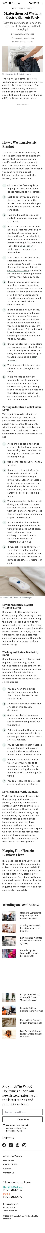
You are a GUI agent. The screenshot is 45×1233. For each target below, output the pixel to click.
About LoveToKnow (12, 1156)
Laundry (30, 8)
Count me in (22, 1119)
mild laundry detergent (21, 294)
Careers (7, 1168)
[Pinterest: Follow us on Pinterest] (17, 1145)
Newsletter (8, 1160)
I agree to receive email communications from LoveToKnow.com (17, 1128)
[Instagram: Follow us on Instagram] (24, 1145)
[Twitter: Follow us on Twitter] (11, 1145)
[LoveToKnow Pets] (12, 1195)
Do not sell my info (11, 1204)
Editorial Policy (10, 1164)
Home (14, 8)
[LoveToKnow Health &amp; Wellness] (12, 1188)
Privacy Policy (9, 1207)
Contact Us (8, 1172)
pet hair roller (25, 245)
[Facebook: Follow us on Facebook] (4, 1145)
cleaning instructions (18, 270)
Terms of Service (10, 1210)
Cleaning (21, 8)
